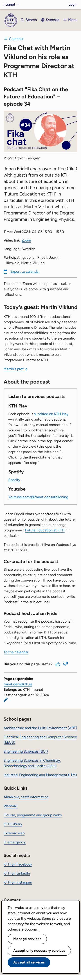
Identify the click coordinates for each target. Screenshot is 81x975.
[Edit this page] (6, 700)
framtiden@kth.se (18, 684)
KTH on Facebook (18, 864)
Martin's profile (15, 369)
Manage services (27, 939)
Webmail (11, 806)
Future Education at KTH (45, 530)
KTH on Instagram (18, 882)
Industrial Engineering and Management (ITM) (40, 775)
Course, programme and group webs (33, 815)
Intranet (9, 4)
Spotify (14, 480)
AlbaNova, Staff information (26, 797)
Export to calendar (25, 271)
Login (73, 4)
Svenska (52, 20)
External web (14, 833)
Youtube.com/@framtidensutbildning (38, 497)
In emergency (15, 842)
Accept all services (29, 962)
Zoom (26, 240)
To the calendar (16, 652)
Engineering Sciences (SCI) (26, 751)
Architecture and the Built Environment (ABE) (40, 728)
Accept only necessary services (39, 950)
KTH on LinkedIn (17, 873)
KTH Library (13, 824)
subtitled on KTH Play (51, 414)
